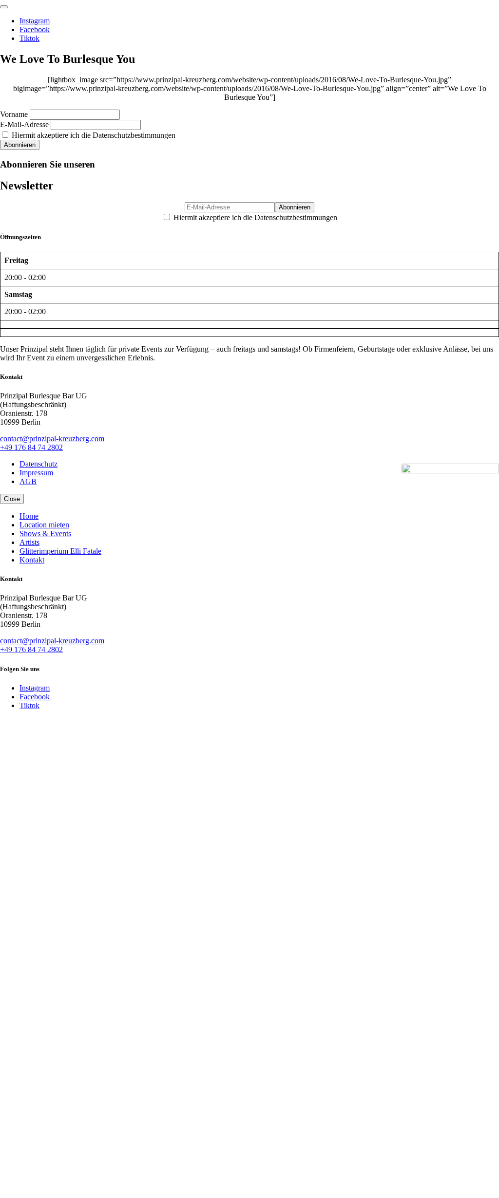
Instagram (34, 21)
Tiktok (29, 38)
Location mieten (44, 525)
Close (12, 499)
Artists (29, 542)
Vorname (14, 114)
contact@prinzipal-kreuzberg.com (52, 438)
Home (28, 516)
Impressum (36, 472)
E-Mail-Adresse (24, 124)
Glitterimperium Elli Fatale (60, 551)
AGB (28, 481)
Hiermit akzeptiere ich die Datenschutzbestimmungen (92, 135)
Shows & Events (45, 533)
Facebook (34, 29)
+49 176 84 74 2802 (31, 447)
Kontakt (31, 560)
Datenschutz (38, 464)
